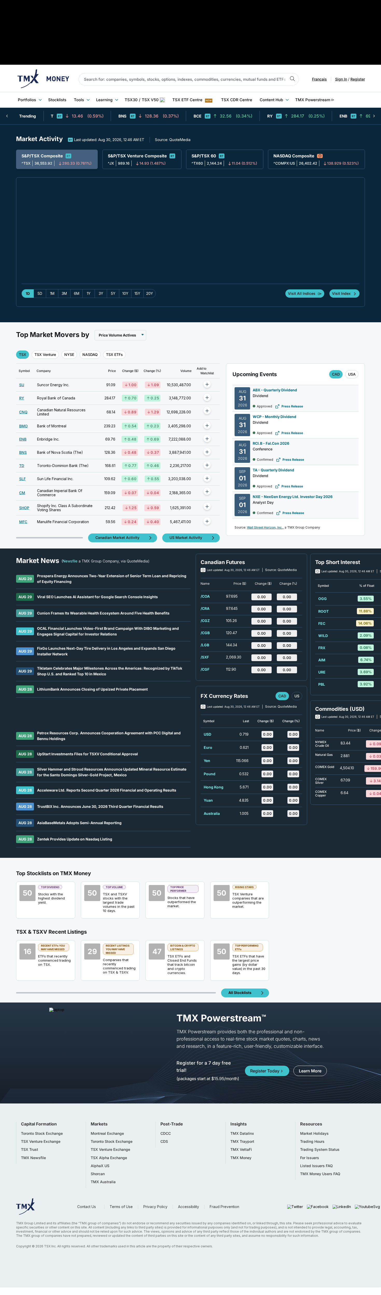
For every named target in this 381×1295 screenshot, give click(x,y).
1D (28, 293)
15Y (137, 293)
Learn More (310, 1070)
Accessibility (188, 1206)
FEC (321, 623)
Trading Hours (312, 1141)
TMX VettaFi (241, 1149)
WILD (323, 635)
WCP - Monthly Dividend (274, 416)
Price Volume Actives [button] (117, 335)
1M (52, 293)
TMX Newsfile (33, 1158)
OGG (322, 598)
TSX (22, 354)
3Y (101, 293)
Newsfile (70, 561)
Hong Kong (213, 787)
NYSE (69, 354)
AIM (321, 660)
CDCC (165, 1133)
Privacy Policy (155, 1206)
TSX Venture (45, 354)
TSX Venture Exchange (40, 1141)
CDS (164, 1141)
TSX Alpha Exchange (109, 1158)
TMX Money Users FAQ (320, 1174)
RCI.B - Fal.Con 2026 (271, 443)
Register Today (264, 1070)
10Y (125, 293)
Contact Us (86, 1206)
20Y (149, 293)
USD (207, 734)
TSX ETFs (114, 354)
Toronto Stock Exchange (42, 1133)
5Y (113, 293)
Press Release (292, 406)
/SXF (205, 657)
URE (322, 672)
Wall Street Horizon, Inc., (265, 527)
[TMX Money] (43, 79)
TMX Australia (103, 1182)
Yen (207, 760)
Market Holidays (314, 1133)
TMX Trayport (242, 1141)
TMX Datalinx (242, 1133)
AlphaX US (100, 1166)
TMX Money (240, 1158)
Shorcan (98, 1174)
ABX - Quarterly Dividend (275, 390)
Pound (209, 774)
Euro (208, 747)
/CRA (205, 608)
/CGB (205, 633)
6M (76, 293)
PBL (321, 684)
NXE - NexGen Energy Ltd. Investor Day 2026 (293, 496)
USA (352, 374)
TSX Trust (29, 1149)
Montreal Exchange (107, 1133)
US (296, 696)
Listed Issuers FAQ (316, 1166)
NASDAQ (90, 354)
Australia (212, 813)
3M (64, 293)
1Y (88, 293)
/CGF (205, 669)
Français (319, 79)
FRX (321, 648)
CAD (336, 374)
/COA (205, 596)
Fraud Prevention (224, 1206)
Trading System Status (320, 1149)
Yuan (208, 800)
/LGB (205, 645)
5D (40, 293)
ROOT (323, 611)
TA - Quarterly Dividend (273, 470)
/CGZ (205, 620)
